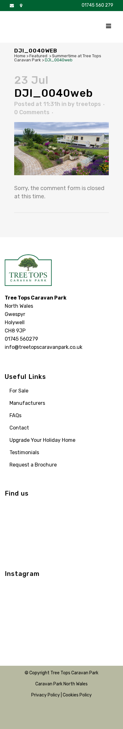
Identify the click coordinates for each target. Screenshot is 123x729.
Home (20, 55)
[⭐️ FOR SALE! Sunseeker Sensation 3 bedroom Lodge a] (18, 591)
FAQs (15, 415)
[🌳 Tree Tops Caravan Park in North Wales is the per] (47, 627)
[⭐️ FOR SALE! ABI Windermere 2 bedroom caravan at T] (105, 609)
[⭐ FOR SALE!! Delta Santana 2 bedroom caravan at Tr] (76, 609)
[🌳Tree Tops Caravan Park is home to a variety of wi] (76, 591)
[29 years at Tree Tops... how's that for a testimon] (47, 591)
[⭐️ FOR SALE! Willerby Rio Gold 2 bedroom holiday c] (105, 591)
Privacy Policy (45, 695)
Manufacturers (27, 403)
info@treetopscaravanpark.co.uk (43, 347)
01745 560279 (21, 339)
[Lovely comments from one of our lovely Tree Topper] (105, 627)
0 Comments (32, 112)
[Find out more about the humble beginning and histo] (18, 627)
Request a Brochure (33, 465)
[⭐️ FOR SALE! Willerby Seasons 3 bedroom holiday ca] (76, 627)
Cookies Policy (77, 695)
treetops (88, 104)
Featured (38, 55)
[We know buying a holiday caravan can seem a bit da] (18, 609)
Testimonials (24, 452)
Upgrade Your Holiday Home (42, 440)
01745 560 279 (97, 5)
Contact (19, 428)
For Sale (18, 391)
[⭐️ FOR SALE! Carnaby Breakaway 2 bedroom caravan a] (47, 609)
